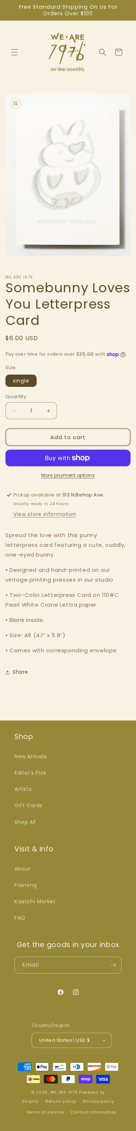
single (21, 380)
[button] (14, 52)
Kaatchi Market (35, 901)
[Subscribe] (113, 965)
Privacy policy (98, 1101)
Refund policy (60, 1101)
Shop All (25, 822)
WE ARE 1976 (64, 1092)
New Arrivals (31, 756)
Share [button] (20, 672)
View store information (44, 514)
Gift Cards (28, 805)
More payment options (68, 475)
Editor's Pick (30, 772)
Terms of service (45, 1112)
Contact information (94, 1112)
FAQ (20, 917)
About (23, 868)
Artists (23, 789)
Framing (26, 885)
